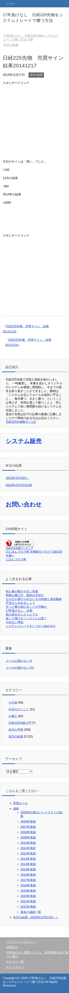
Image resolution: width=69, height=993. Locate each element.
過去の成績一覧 (30, 912)
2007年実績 (28, 826)
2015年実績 (28, 869)
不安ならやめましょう (20, 602)
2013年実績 (28, 858)
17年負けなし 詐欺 (19, 610)
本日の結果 (36, 74)
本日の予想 (15, 729)
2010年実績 (28, 842)
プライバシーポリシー (21, 941)
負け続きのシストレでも (22, 614)
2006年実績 (28, 821)
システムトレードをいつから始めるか (31, 626)
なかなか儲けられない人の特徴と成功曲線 (34, 599)
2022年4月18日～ (17, 478)
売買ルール (20, 803)
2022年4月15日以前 (19, 485)
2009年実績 (28, 837)
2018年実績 (28, 885)
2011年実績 (28, 848)
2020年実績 (28, 896)
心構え (12, 716)
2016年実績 (28, 874)
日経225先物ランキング (19, 548)
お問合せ (12, 947)
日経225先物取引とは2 (21, 421)
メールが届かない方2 (20, 667)
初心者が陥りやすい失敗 (22, 591)
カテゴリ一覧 (15, 961)
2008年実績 (28, 832)
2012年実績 (28, 853)
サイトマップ (15, 967)
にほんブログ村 (16, 559)
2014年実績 (28, 864)
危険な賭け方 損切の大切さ (25, 595)
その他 (12, 702)
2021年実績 (28, 901)
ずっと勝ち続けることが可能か (26, 606)
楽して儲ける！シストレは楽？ (26, 618)
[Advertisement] (34, 119)
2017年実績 (28, 880)
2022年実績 (28, 906)
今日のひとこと (18, 709)
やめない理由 (14, 622)
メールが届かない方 (19, 660)
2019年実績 (28, 890)
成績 (16, 808)
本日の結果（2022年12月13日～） (36, 917)
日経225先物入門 (19, 722)
